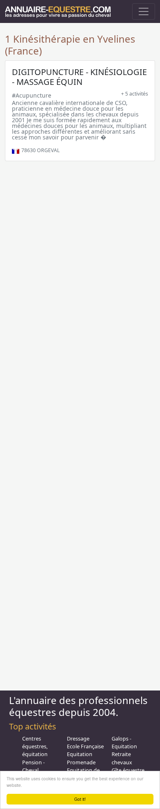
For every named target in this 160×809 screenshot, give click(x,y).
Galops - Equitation (124, 742)
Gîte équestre (128, 770)
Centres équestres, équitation (35, 746)
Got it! (80, 799)
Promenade (81, 762)
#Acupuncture (31, 95)
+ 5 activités (134, 93)
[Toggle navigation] (143, 11)
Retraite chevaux (122, 758)
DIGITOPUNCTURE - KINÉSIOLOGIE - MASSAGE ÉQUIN (79, 76)
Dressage (78, 738)
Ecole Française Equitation (85, 750)
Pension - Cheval (33, 766)
